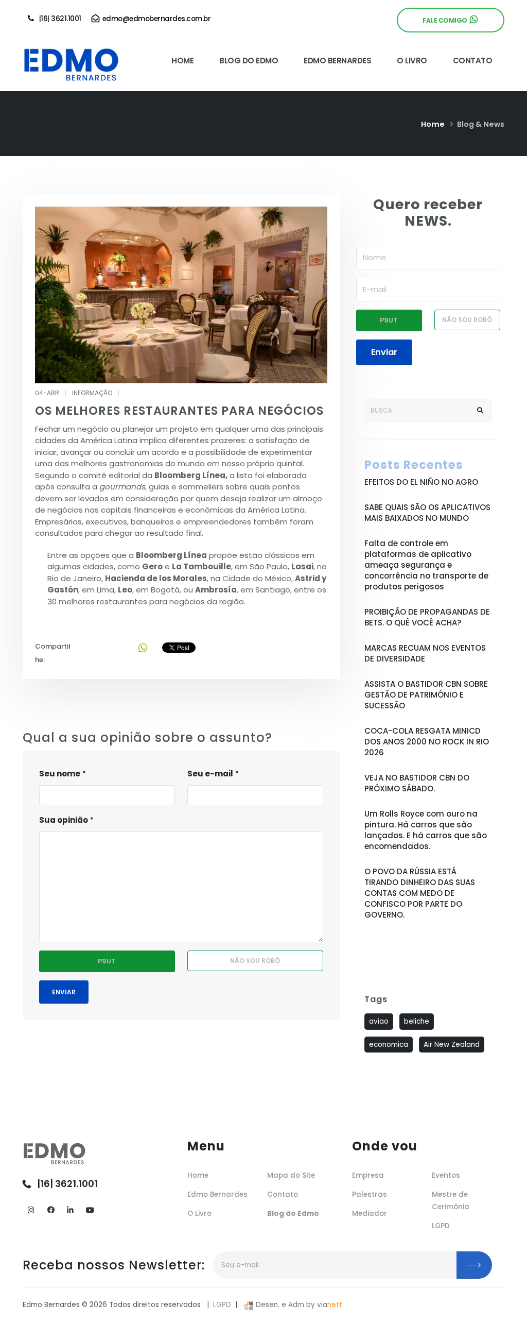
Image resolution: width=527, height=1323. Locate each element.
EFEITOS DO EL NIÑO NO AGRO (421, 482)
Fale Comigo (446, 20)
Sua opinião (63, 820)
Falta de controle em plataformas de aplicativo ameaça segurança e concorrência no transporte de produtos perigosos (426, 565)
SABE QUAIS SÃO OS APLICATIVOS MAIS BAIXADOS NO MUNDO (427, 512)
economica (388, 1044)
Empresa (368, 1175)
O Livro (199, 1213)
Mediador (369, 1213)
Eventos (446, 1175)
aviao (379, 1021)
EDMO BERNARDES (337, 60)
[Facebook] (50, 1210)
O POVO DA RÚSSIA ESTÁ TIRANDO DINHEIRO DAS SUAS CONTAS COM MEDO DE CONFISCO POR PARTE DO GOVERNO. (419, 893)
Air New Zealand (452, 1044)
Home (433, 124)
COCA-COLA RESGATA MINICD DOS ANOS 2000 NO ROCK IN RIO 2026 (426, 741)
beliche (416, 1021)
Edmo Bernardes (217, 1194)
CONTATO (473, 60)
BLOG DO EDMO (248, 60)
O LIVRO (412, 60)
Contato (282, 1194)
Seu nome (59, 773)
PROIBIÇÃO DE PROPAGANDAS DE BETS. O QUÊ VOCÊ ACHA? (427, 617)
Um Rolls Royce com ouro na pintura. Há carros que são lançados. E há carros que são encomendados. (425, 830)
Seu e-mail (210, 773)
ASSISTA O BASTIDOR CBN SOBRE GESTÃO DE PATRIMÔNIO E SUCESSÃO (426, 695)
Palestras (369, 1194)
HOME (182, 60)
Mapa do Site (291, 1175)
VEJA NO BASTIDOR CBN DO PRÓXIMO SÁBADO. (416, 783)
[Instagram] (31, 1210)
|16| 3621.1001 (58, 19)
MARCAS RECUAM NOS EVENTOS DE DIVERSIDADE (425, 653)
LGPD (441, 1226)
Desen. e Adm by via (298, 1305)
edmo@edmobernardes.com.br (155, 19)
